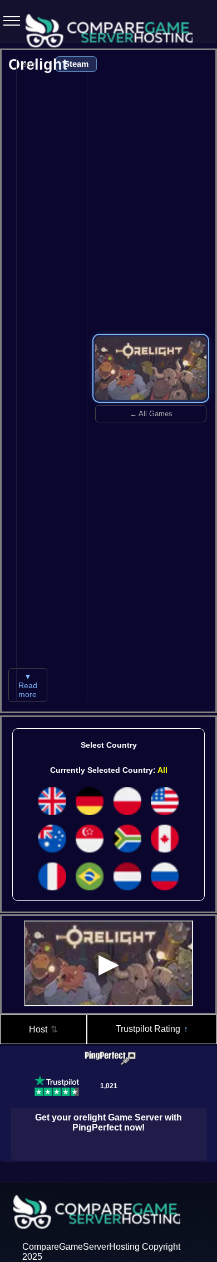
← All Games (151, 414)
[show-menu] (8, 21)
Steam (76, 64)
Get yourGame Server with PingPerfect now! (108, 1122)
